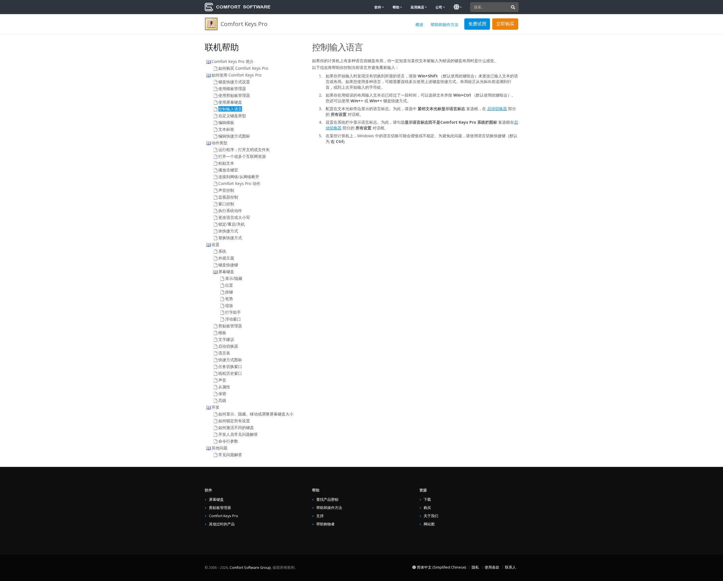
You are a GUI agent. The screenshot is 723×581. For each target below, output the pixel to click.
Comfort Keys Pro (223, 515)
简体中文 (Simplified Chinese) (441, 567)
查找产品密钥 (327, 499)
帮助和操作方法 (444, 24)
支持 (320, 515)
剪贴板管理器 (220, 507)
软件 (377, 7)
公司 (438, 7)
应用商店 (417, 7)
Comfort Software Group (250, 567)
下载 (427, 499)
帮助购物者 (325, 524)
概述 (419, 24)
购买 (427, 507)
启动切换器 (497, 108)
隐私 (475, 567)
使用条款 (492, 567)
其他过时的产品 (222, 524)
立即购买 (505, 24)
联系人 (510, 567)
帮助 (396, 7)
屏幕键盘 (216, 499)
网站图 (429, 524)
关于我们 (431, 515)
